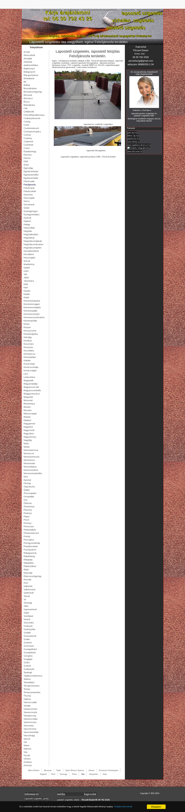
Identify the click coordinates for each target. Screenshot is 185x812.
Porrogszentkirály (32, 543)
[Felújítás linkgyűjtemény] (138, 148)
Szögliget (28, 659)
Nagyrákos (29, 433)
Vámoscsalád (30, 702)
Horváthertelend (31, 251)
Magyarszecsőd (31, 387)
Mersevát (28, 400)
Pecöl (26, 520)
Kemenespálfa (30, 310)
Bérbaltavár (29, 78)
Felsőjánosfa (30, 184)
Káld (26, 284)
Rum (26, 583)
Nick (26, 476)
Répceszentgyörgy (32, 576)
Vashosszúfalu (30, 719)
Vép (25, 752)
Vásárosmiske (30, 709)
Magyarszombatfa (32, 390)
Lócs (26, 374)
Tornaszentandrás (32, 692)
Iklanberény (29, 264)
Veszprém (93, 774)
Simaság (28, 602)
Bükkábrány (29, 105)
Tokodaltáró (29, 682)
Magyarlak (29, 380)
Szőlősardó (29, 669)
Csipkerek (28, 141)
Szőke (27, 662)
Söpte (26, 612)
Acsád (27, 52)
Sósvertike (29, 622)
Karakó (27, 291)
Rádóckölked (30, 566)
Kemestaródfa (30, 320)
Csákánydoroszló (32, 118)
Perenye (28, 523)
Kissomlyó (29, 344)
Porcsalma (29, 539)
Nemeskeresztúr (31, 456)
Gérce (26, 201)
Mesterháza (29, 403)
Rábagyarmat (30, 553)
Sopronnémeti (30, 609)
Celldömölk (29, 111)
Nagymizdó (29, 430)
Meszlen (28, 410)
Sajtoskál (28, 586)
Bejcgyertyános (31, 75)
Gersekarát (29, 204)
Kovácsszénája (31, 367)
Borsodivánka (30, 88)
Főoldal (35, 10)
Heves (91, 770)
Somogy (63, 774)
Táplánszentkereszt (33, 676)
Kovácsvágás (30, 370)
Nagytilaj (28, 440)
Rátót (26, 569)
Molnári (27, 417)
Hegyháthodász (31, 234)
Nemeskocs (29, 460)
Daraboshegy (30, 151)
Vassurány (29, 725)
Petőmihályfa (30, 529)
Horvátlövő (29, 254)
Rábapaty (28, 559)
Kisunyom (28, 347)
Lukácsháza (29, 377)
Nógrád (43, 774)
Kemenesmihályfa (32, 307)
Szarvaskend (30, 636)
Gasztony (28, 194)
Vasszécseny (30, 729)
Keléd (26, 297)
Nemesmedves (31, 470)
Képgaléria (128, 10)
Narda (26, 447)
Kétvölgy (28, 337)
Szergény (28, 656)
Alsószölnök (29, 55)
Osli (25, 500)
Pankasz (28, 513)
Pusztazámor (30, 549)
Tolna (74, 774)
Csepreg (28, 138)
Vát (25, 742)
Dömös (27, 158)
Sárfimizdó (29, 593)
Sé (25, 599)
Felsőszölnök (30, 191)
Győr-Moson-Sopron (74, 770)
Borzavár (28, 95)
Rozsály (27, 579)
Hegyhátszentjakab (33, 241)
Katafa (27, 294)
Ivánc (26, 271)
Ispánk (27, 267)
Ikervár (27, 261)
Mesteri (27, 407)
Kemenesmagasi (32, 304)
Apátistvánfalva (31, 65)
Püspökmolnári (31, 546)
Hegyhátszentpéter (32, 247)
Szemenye (29, 646)
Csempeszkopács (32, 131)
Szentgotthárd (30, 649)
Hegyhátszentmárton (33, 244)
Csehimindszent (31, 128)
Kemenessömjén (32, 314)
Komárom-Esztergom (108, 770)
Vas (83, 774)
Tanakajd (28, 672)
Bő (25, 82)
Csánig (27, 121)
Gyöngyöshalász (32, 214)
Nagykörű (28, 427)
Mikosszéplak (30, 413)
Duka (26, 164)
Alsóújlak (28, 58)
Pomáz (27, 536)
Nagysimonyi (30, 437)
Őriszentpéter (30, 493)
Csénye (27, 135)
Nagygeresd (29, 423)
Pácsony (28, 510)
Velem (26, 745)
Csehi (26, 125)
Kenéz (27, 324)
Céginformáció (52, 10)
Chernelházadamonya (34, 115)
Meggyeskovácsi (32, 393)
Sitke (26, 606)
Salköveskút (29, 589)
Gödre (26, 208)
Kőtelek (27, 360)
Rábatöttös (29, 563)
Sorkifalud (28, 616)
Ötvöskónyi (29, 506)
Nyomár (27, 480)
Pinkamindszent (31, 533)
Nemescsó (29, 453)
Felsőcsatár (29, 181)
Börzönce (28, 98)
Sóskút (27, 619)
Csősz (27, 148)
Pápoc (27, 516)
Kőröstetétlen (30, 357)
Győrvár (27, 218)
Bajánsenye (29, 68)
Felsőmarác (29, 188)
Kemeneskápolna (32, 301)
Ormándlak (29, 496)
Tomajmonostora (31, 685)
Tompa (27, 689)
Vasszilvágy (29, 735)
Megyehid (28, 397)
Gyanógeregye (31, 211)
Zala (105, 774)
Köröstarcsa (29, 354)
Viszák (27, 755)
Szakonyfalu (29, 629)
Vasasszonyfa (30, 712)
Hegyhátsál (29, 237)
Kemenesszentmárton (34, 317)
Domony (28, 155)
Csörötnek (28, 145)
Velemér (27, 749)
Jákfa (26, 277)
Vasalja (27, 705)
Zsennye (28, 765)
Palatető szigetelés (149, 10)
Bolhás (27, 85)
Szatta (27, 639)
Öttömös (28, 503)
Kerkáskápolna (31, 334)
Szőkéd (27, 666)
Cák (25, 108)
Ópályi (27, 490)
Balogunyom (29, 72)
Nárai (26, 443)
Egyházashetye (31, 171)
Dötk (26, 161)
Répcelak (28, 573)
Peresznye (29, 526)
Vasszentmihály (31, 732)
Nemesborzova (31, 450)
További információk (123, 806)
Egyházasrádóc (31, 178)
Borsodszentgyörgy (33, 91)
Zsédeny (28, 762)
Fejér (58, 770)
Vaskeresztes (30, 722)
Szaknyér (28, 626)
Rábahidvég (29, 556)
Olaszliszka (29, 486)
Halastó (27, 221)
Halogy (27, 224)
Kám (26, 287)
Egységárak (71, 10)
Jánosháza (29, 281)
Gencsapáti (29, 198)
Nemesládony (30, 466)
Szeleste (28, 642)
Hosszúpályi (29, 257)
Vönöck (27, 758)
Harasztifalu (29, 228)
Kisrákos (28, 340)
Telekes (27, 679)
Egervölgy (28, 168)
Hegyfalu (28, 231)
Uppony (27, 699)
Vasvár (27, 739)
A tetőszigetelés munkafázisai (100, 10)
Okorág (27, 483)
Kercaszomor (30, 330)
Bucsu (27, 101)
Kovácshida (29, 364)
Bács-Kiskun (33, 770)
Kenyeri (27, 327)
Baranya (48, 770)
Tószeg (27, 695)
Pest (53, 774)
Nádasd (27, 420)
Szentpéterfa (30, 652)
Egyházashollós (31, 174)
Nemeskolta (29, 463)
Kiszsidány (29, 350)
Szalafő (27, 632)
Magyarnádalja (30, 383)
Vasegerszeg (30, 715)
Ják (25, 274)
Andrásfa (28, 62)
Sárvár (27, 596)
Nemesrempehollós (33, 473)
